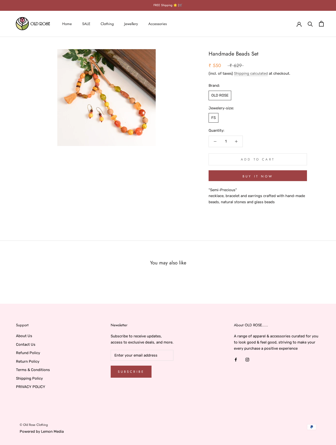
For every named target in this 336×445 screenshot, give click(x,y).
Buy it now (258, 176)
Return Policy (27, 361)
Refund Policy (28, 353)
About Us (24, 336)
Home (67, 23)
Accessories (157, 23)
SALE (86, 23)
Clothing (107, 23)
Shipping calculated (251, 73)
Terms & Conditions (33, 370)
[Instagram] (247, 359)
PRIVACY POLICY (30, 387)
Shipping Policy (29, 378)
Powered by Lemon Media (42, 431)
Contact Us (25, 344)
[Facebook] (236, 359)
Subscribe (131, 371)
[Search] (310, 23)
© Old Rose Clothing (34, 424)
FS (213, 117)
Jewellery (131, 23)
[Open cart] (321, 24)
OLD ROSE (220, 95)
